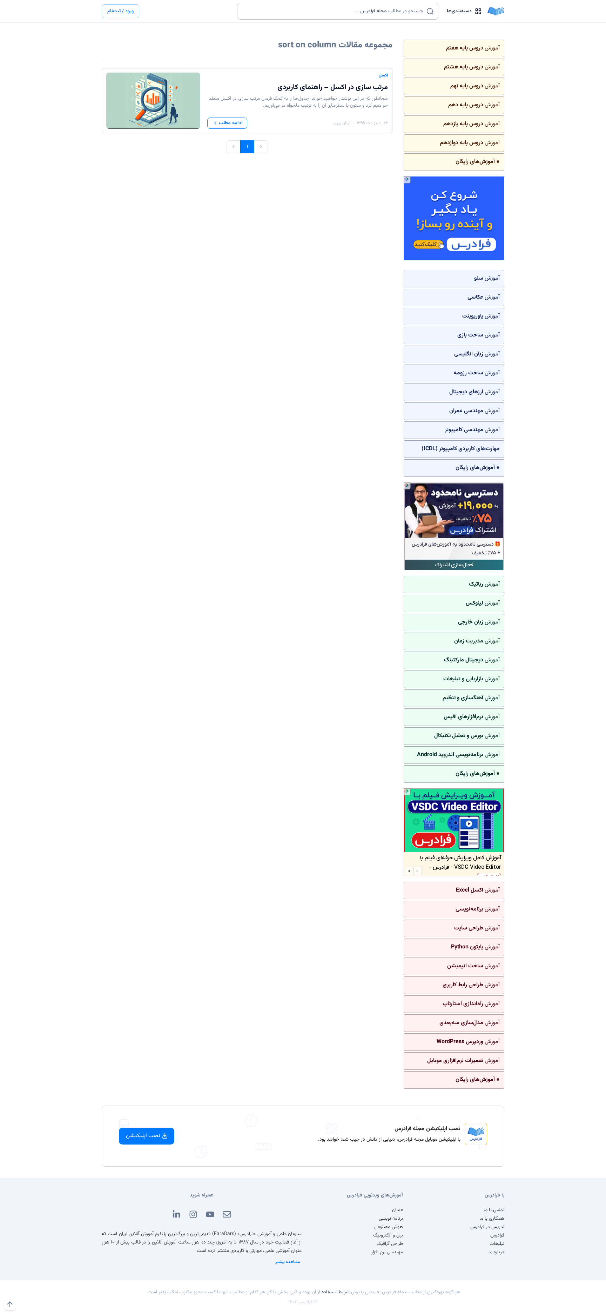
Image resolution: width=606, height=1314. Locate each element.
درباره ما (496, 1252)
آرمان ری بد (341, 123)
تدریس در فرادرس (487, 1227)
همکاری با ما (491, 1218)
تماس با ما (494, 1210)
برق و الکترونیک (388, 1235)
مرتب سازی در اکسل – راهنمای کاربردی (332, 87)
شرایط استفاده (336, 1292)
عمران (397, 1210)
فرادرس (497, 1235)
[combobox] (333, 11)
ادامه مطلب (231, 123)
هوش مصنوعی (388, 1227)
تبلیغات (497, 1244)
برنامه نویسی (391, 1218)
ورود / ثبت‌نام (120, 11)
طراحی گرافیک (390, 1244)
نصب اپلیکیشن (143, 1136)
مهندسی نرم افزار (387, 1252)
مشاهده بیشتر (287, 1262)
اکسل (383, 75)
